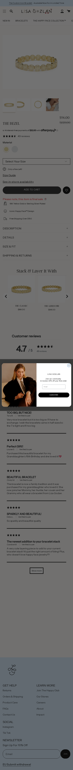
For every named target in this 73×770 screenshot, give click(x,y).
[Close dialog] (68, 365)
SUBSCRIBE (54, 395)
